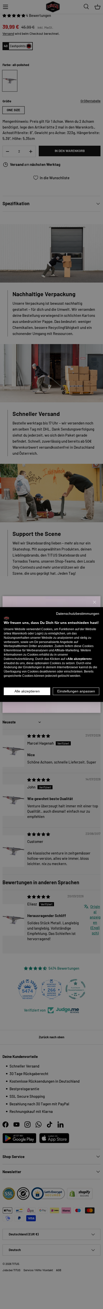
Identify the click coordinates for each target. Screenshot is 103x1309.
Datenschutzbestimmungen (77, 613)
